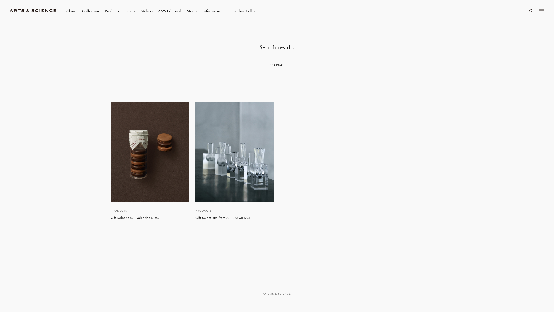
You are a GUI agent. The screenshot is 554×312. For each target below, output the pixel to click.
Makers (147, 10)
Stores (192, 10)
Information (212, 10)
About (71, 10)
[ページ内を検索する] (531, 10)
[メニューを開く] (541, 10)
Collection (90, 10)
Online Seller (245, 10)
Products (112, 10)
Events (129, 10)
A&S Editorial (170, 10)
